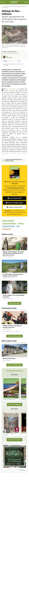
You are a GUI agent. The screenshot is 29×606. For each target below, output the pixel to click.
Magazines (14, 374)
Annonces (22, 470)
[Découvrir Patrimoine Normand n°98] (14, 172)
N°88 (21, 92)
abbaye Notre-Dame (10, 89)
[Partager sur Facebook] (10, 61)
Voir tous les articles (14, 303)
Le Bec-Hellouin (6, 229)
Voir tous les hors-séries (14, 439)
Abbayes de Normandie (8, 220)
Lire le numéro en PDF (15, 198)
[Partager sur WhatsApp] (17, 61)
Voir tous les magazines (14, 404)
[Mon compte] (25, 2)
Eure (18, 226)
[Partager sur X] (12, 61)
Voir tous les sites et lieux (14, 365)
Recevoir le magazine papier (15, 202)
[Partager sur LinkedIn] (15, 61)
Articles (3, 6)
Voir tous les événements (14, 336)
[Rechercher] (4, 2)
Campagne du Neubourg (8, 226)
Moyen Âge (20, 223)
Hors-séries (14, 409)
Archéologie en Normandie (9, 223)
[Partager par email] (19, 61)
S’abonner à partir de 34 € (15, 207)
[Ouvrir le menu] (1, 2)
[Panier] (27, 2)
